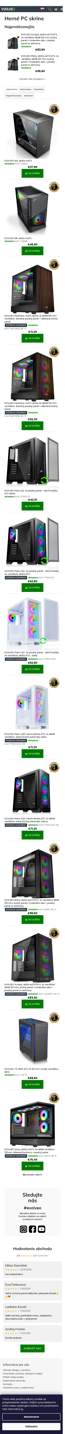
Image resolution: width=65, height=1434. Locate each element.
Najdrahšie (39, 89)
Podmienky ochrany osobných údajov (23, 1373)
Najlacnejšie (25, 89)
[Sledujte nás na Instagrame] (23, 1229)
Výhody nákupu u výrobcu (17, 1370)
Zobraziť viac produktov (31, 79)
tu (22, 1409)
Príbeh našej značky (13, 1377)
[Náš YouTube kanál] (41, 1229)
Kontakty (7, 1384)
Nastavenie (31, 1417)
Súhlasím (31, 1426)
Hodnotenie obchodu (32, 1248)
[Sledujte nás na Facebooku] (32, 1229)
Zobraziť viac (32, 1348)
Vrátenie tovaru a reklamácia (18, 1387)
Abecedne (28, 95)
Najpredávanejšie (13, 95)
